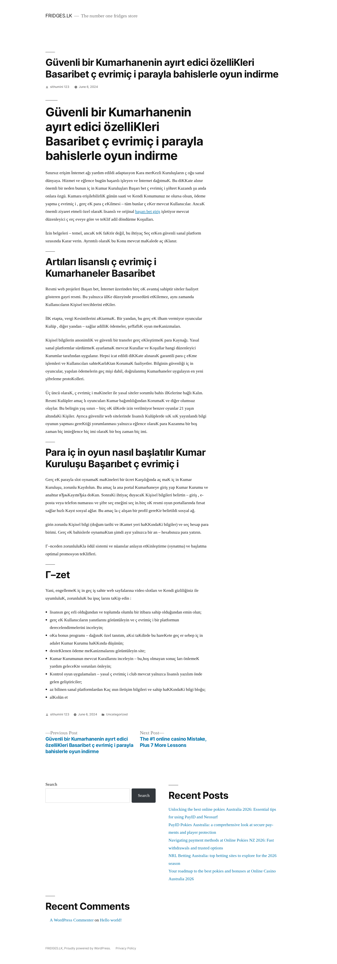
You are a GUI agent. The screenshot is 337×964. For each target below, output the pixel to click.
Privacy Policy (126, 948)
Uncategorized (117, 714)
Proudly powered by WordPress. (87, 948)
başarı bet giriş (147, 211)
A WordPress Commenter (72, 920)
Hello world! (111, 920)
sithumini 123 (59, 87)
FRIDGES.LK (58, 16)
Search (51, 784)
